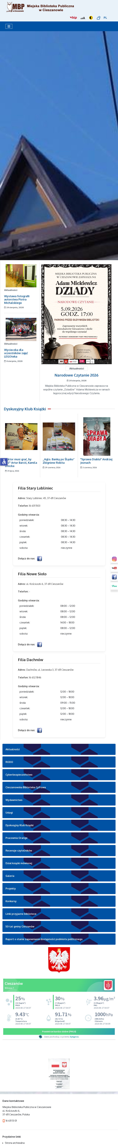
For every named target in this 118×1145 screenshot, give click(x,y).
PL (105, 17)
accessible (4, 461)
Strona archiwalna (15, 1142)
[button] (59, 749)
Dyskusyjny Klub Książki (25, 408)
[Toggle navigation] (9, 26)
